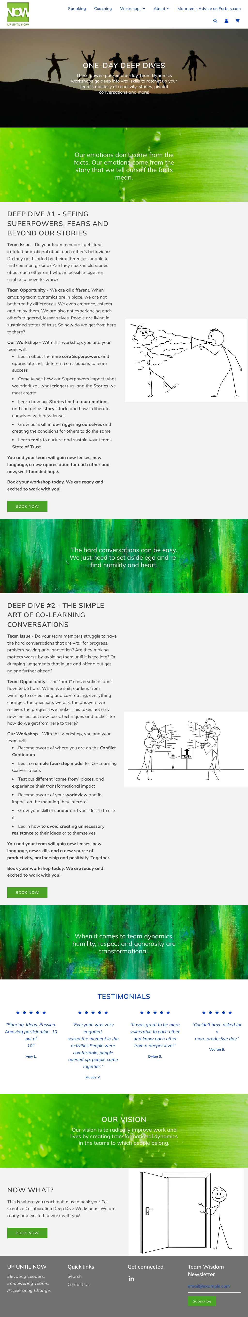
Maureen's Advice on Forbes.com (209, 8)
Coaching (103, 8)
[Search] (215, 20)
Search (75, 1276)
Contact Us (79, 1284)
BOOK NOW (27, 508)
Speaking (77, 8)
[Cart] (238, 20)
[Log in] (226, 20)
